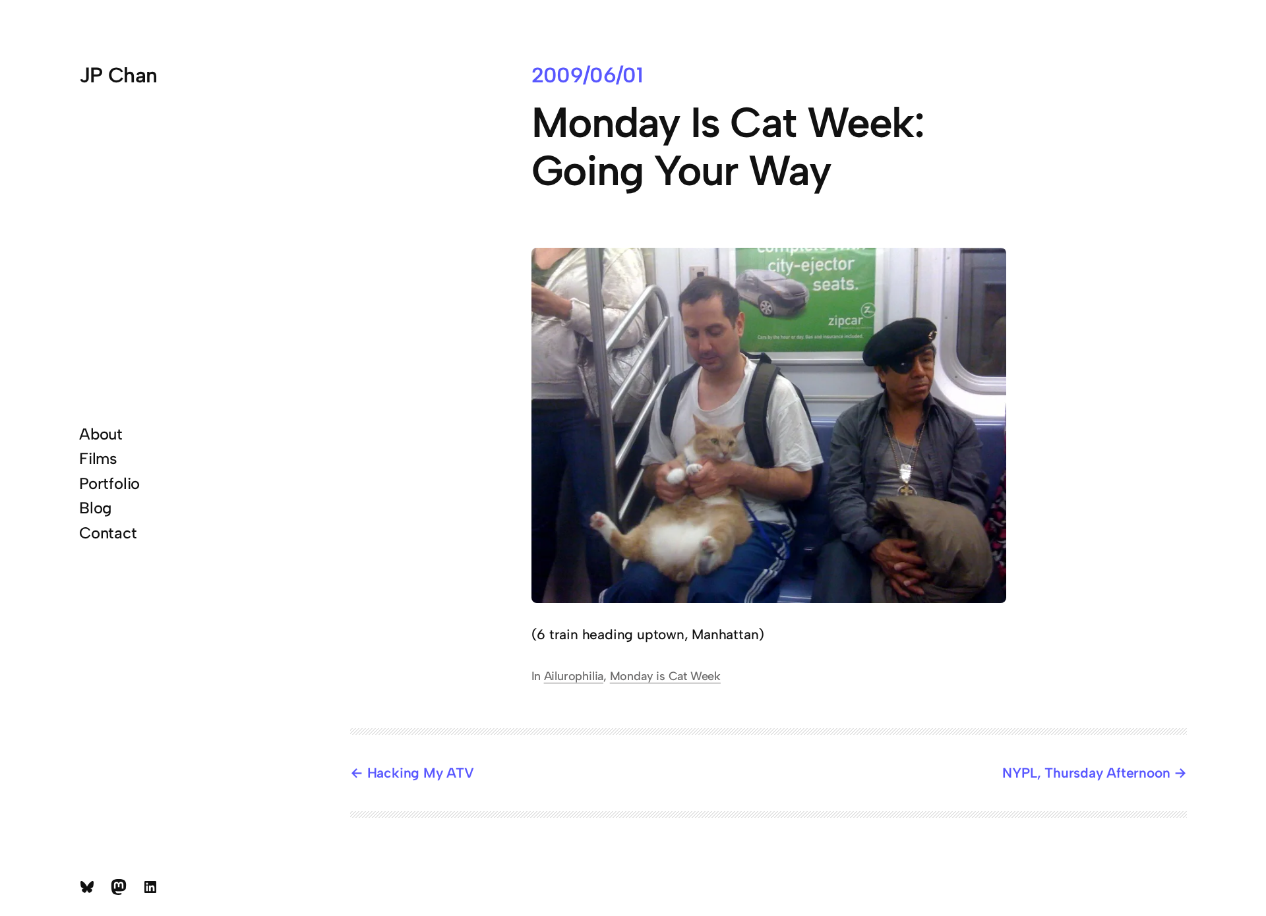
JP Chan (118, 75)
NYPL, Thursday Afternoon (1086, 772)
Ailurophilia (573, 676)
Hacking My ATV (420, 772)
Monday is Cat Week (665, 676)
